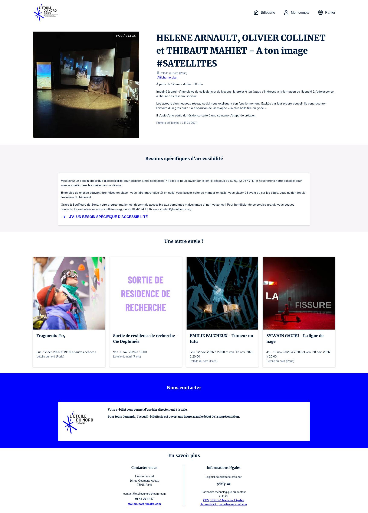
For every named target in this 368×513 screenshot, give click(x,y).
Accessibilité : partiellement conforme (223, 504)
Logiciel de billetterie (218, 476)
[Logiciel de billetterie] (223, 484)
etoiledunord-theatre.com (144, 504)
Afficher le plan (167, 77)
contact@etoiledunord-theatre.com (144, 493)
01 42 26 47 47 (144, 498)
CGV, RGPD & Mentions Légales (223, 500)
